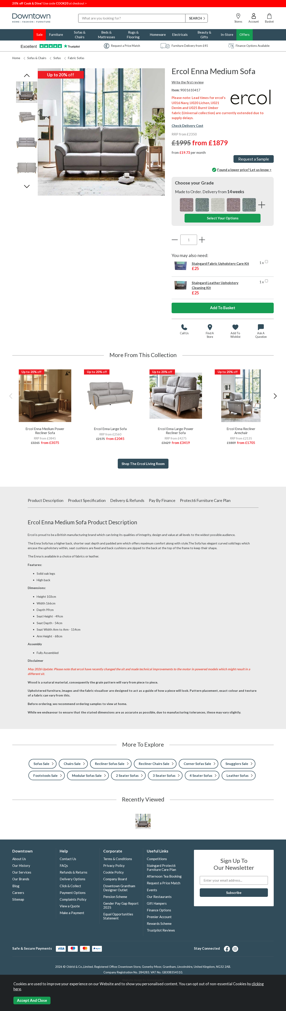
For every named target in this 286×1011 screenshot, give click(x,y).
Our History (21, 865)
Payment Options (73, 893)
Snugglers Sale (236, 764)
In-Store (227, 34)
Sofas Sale (41, 764)
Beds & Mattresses (106, 34)
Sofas (57, 58)
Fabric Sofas (76, 58)
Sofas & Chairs (79, 34)
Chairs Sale (72, 764)
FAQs (64, 865)
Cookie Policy (113, 872)
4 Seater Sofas (201, 775)
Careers (18, 893)
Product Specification (87, 500)
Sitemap (18, 899)
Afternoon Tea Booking (164, 876)
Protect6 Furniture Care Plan (205, 500)
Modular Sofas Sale (87, 775)
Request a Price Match (163, 883)
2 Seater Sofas (127, 775)
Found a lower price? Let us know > (244, 170)
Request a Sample (253, 158)
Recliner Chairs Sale (154, 764)
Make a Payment (72, 913)
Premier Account (159, 917)
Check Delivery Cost (187, 126)
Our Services (21, 872)
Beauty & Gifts (204, 34)
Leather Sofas (237, 775)
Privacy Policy (114, 865)
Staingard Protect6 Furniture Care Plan (161, 867)
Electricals (180, 34)
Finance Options (159, 910)
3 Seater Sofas (164, 775)
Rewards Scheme (159, 923)
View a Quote (70, 906)
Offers (245, 34)
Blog (15, 886)
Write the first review (188, 82)
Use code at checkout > (49, 3)
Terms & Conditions (117, 859)
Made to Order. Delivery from (209, 191)
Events (152, 890)
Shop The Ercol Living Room (143, 464)
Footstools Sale (45, 775)
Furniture (56, 34)
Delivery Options (72, 879)
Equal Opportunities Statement (118, 916)
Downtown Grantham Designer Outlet (119, 888)
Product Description (45, 500)
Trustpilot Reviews (161, 930)
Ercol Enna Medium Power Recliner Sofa (44, 431)
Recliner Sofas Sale (109, 764)
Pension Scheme (115, 897)
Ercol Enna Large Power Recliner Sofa (175, 431)
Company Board (115, 879)
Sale (39, 34)
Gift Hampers (157, 903)
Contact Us (68, 859)
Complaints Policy (73, 899)
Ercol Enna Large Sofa (110, 429)
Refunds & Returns (73, 872)
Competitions (157, 859)
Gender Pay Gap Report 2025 (121, 905)
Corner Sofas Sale (197, 764)
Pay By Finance (162, 500)
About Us (19, 859)
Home (16, 58)
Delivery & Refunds (127, 500)
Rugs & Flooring (133, 34)
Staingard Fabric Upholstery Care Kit (220, 263)
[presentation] (11, 396)
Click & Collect (70, 886)
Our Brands (20, 879)
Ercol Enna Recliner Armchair (241, 431)
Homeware (158, 34)
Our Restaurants (159, 897)
